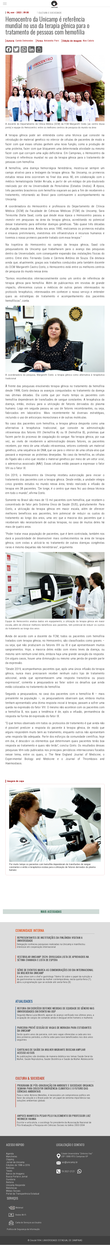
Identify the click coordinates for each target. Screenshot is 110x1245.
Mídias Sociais (13, 1190)
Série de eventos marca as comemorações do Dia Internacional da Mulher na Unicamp (55, 971)
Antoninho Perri (51, 40)
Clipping (10, 1159)
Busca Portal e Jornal (16, 1176)
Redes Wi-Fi (20, 1215)
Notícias (10, 1168)
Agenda (10, 1153)
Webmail (19, 1208)
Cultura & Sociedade (30, 1078)
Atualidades (24, 1001)
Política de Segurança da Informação (23, 1229)
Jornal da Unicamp (15, 1162)
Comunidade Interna (29, 930)
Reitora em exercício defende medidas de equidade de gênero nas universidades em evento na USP (55, 1010)
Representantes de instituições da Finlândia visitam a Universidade (49, 939)
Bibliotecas (11, 1188)
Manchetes (11, 1156)
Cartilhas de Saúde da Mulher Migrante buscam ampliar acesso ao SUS (51, 1051)
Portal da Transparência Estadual (22, 1193)
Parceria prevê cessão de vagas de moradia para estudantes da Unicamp (54, 1029)
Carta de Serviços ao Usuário (28, 1222)
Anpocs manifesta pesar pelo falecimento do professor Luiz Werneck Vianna (54, 1117)
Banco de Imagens (15, 1173)
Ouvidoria (10, 1179)
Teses (9, 1170)
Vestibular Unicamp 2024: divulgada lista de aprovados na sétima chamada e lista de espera (53, 958)
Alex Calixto (88, 40)
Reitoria (10, 1182)
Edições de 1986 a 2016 (18, 1165)
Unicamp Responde (15, 1185)
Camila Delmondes (24, 40)
